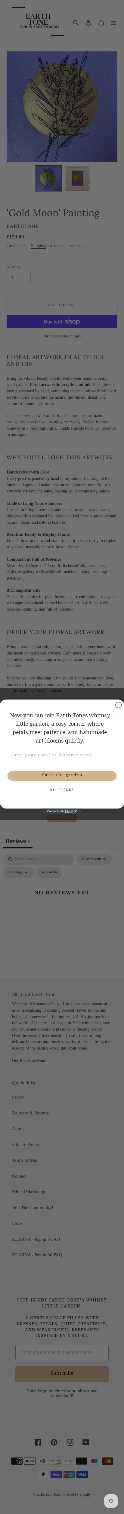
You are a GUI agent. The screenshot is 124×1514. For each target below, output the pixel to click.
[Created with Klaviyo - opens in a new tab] (62, 811)
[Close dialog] (119, 705)
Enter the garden (62, 776)
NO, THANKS (62, 790)
